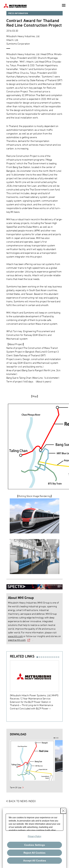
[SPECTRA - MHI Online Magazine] (34, 585)
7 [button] (50, 657)
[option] (36, 685)
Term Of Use (15, 787)
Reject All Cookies (34, 852)
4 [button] (43, 657)
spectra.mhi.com (17, 639)
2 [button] (39, 657)
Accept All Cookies (34, 860)
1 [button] (37, 657)
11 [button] (58, 657)
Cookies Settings (34, 844)
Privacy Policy (34, 836)
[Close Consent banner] (63, 811)
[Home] (15, 5)
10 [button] (56, 657)
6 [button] (47, 657)
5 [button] (45, 657)
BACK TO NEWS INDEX (22, 801)
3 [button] (41, 657)
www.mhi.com (15, 636)
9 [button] (54, 657)
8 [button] (52, 657)
